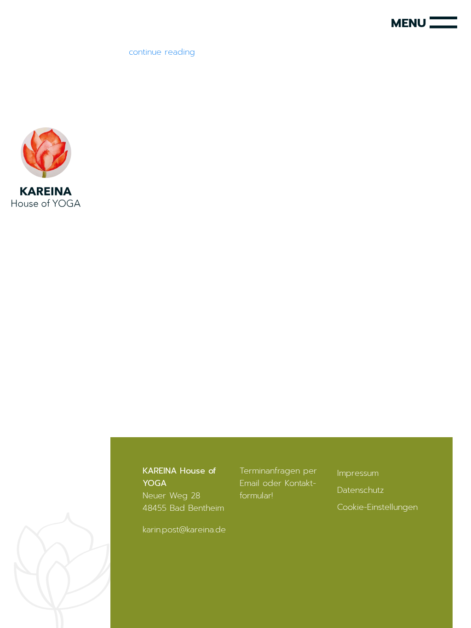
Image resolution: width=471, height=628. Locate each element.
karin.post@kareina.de (184, 529)
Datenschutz (360, 490)
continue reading (162, 52)
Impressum (358, 473)
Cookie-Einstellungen (377, 507)
